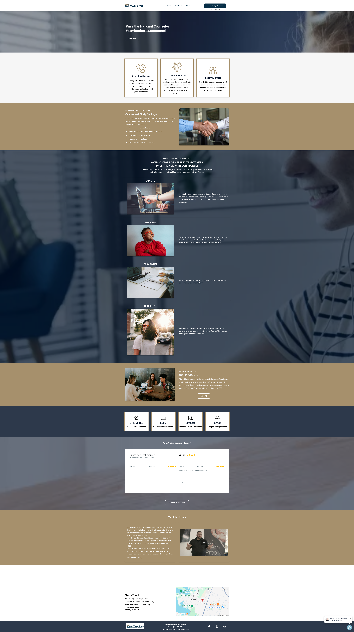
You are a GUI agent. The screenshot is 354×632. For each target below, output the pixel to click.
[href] (202, 601)
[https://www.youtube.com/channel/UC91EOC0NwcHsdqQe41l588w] (225, 626)
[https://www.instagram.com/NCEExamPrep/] (217, 626)
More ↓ (188, 6)
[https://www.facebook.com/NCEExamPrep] (209, 626)
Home (168, 6)
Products (178, 6)
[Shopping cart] (196, 6)
